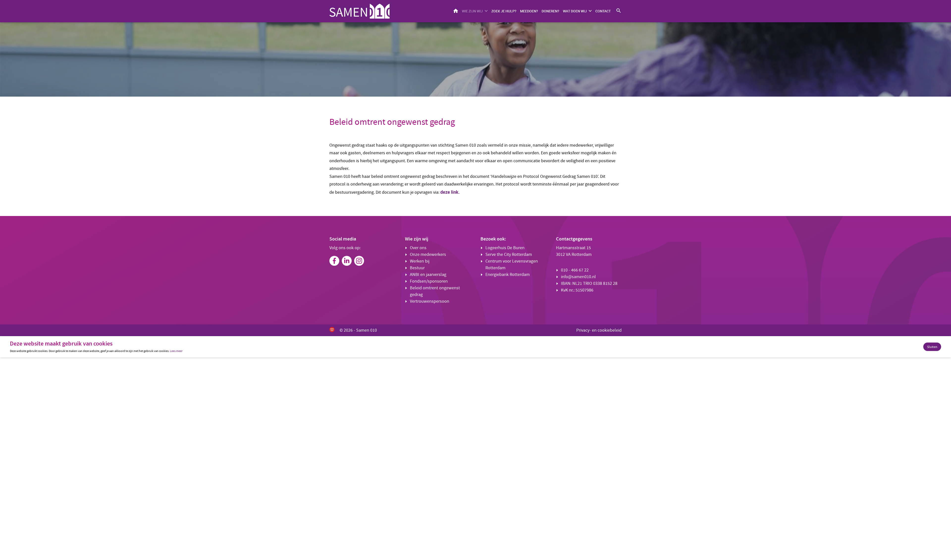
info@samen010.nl (578, 277)
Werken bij (419, 261)
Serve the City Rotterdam (508, 254)
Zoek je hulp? (503, 11)
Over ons (418, 248)
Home (455, 10)
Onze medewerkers (428, 254)
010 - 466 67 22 (575, 270)
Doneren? (550, 11)
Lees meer (176, 351)
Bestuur (417, 268)
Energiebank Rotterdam (507, 274)
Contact (603, 11)
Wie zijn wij (472, 11)
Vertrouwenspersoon (429, 301)
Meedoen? (529, 11)
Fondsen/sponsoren (429, 281)
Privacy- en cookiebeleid (599, 330)
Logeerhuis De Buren (505, 248)
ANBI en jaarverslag (428, 274)
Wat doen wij (575, 11)
